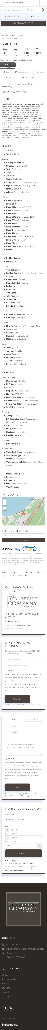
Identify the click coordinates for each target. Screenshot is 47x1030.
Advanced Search (12, 17)
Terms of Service (21, 796)
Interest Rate (10, 842)
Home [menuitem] (5, 975)
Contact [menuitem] (6, 996)
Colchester (39, 572)
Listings (12, 572)
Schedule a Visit (32, 719)
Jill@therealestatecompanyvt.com (25, 948)
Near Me (36, 17)
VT (19, 572)
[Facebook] (5, 1008)
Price (7, 826)
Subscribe (17, 699)
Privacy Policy (9, 796)
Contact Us (9, 628)
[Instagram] (11, 1008)
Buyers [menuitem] (6, 987)
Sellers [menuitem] (5, 983)
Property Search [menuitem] (11, 979)
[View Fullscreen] (5, 508)
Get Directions (23, 540)
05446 (7, 576)
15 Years (21, 819)
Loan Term (9, 814)
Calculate (23, 853)
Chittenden (27, 572)
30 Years (11, 819)
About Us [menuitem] (7, 992)
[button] (43, 10)
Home (4, 572)
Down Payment (11, 834)
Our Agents (18, 628)
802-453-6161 (25, 23)
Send (17, 787)
